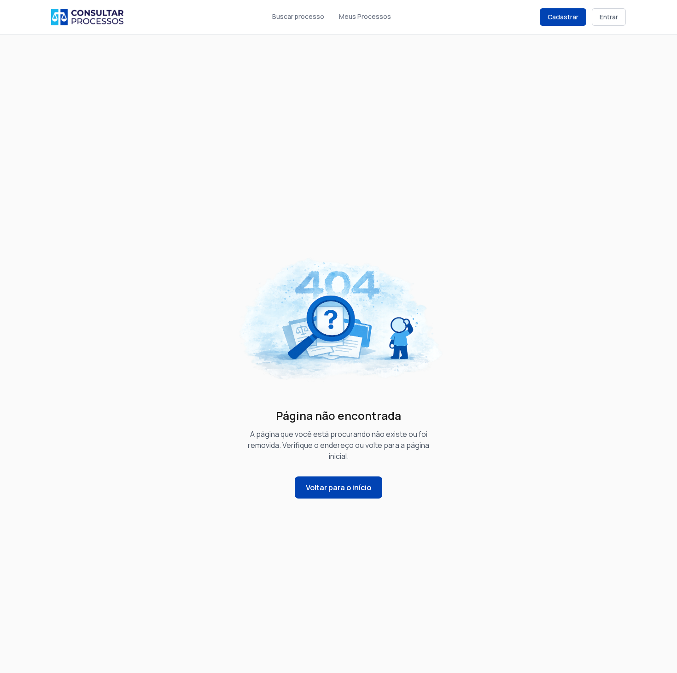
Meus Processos (365, 16)
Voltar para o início (338, 487)
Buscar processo (298, 16)
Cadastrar (563, 16)
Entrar (609, 16)
